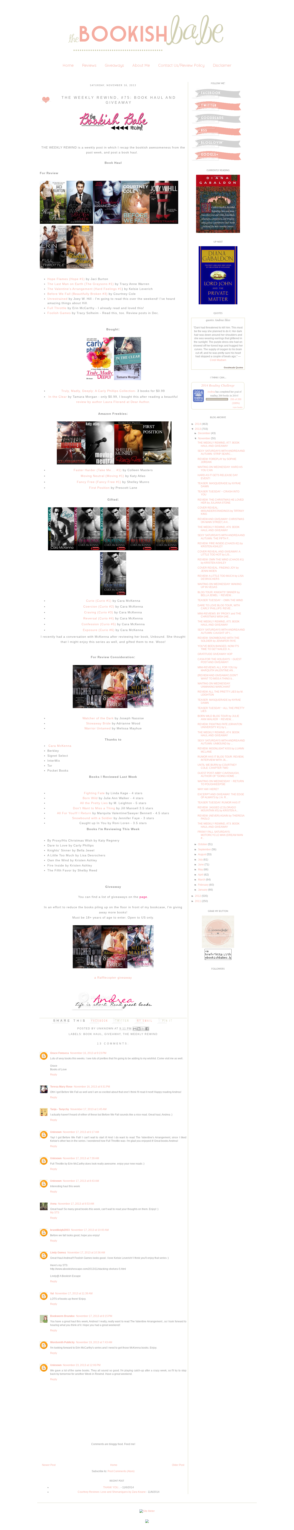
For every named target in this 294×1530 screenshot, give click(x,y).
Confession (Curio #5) (99, 624)
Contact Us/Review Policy (181, 65)
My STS (54, 1212)
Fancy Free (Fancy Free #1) (99, 482)
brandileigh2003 (60, 1229)
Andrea (211, 391)
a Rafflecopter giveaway (113, 977)
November (204, 438)
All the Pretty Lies (94, 803)
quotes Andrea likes (218, 320)
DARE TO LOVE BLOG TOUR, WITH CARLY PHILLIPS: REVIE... (219, 607)
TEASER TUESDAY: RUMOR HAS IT (219, 802)
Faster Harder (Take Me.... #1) (98, 470)
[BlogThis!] (139, 1029)
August (202, 854)
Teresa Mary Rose (61, 1086)
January (202, 889)
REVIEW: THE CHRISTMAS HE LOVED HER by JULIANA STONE (221, 501)
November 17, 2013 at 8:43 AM (81, 1180)
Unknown (106, 1028)
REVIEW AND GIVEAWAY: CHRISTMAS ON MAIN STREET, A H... (221, 521)
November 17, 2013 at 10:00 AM (90, 1229)
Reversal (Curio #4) (98, 618)
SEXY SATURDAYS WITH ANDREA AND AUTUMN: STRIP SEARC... (221, 452)
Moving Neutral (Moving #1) (102, 476)
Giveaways (114, 65)
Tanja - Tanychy (59, 1109)
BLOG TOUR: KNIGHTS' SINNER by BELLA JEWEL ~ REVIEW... (219, 594)
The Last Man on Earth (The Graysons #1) (80, 284)
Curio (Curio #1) (98, 600)
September (204, 849)
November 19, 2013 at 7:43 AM (94, 1342)
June (201, 864)
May (200, 869)
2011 (198, 901)
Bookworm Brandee (62, 1316)
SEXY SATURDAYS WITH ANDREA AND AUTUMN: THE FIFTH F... (221, 537)
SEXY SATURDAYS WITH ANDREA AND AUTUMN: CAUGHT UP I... (221, 631)
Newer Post (49, 1465)
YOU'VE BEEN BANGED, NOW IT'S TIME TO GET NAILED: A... (218, 648)
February (203, 884)
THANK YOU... (111, 1487)
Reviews (89, 65)
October (202, 844)
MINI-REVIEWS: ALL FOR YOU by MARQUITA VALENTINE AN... (217, 669)
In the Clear (58, 396)
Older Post (178, 1465)
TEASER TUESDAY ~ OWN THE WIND (220, 600)
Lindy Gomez (58, 1252)
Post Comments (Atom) (121, 1471)
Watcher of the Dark (98, 718)
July (200, 859)
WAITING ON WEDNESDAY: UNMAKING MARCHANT (214, 685)
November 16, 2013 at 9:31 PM (92, 1086)
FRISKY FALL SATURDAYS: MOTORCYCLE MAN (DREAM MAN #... (220, 835)
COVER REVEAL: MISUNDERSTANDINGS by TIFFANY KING (221, 510)
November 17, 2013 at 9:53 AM (76, 1203)
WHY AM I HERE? (208, 789)
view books (238, 407)
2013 (198, 428)
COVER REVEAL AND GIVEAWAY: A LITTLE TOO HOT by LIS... (219, 553)
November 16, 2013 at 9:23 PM (88, 1053)
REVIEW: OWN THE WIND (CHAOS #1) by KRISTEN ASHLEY (221, 561)
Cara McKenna (59, 745)
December (204, 433)
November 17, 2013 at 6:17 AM (81, 1132)
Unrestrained (57, 298)
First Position (99, 487)
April (200, 874)
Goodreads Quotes (233, 367)
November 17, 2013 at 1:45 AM (88, 1109)
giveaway (112, 1034)
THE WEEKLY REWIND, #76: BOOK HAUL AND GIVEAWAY (219, 529)
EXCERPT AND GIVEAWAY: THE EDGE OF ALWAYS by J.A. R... (221, 796)
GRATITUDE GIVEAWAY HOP (215, 654)
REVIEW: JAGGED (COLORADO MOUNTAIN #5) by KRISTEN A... (218, 809)
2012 (198, 895)
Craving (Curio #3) (98, 612)
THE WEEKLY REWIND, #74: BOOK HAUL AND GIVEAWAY (219, 734)
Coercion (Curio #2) (99, 606)
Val (52, 1293)
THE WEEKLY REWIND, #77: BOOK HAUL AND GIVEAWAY (219, 444)
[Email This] (135, 1029)
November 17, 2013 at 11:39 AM (74, 1293)
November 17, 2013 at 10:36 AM (86, 1252)
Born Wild (90, 798)
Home (68, 65)
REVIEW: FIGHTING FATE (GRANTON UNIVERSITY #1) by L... (220, 726)
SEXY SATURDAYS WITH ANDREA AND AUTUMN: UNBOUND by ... (221, 742)
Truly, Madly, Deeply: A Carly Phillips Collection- (98, 391)
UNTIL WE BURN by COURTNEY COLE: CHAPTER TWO (217, 766)
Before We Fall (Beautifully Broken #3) (77, 293)
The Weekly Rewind (140, 1034)
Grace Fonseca (59, 1053)
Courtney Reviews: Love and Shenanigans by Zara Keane (112, 1491)
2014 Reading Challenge (218, 385)
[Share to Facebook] (147, 1029)
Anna (53, 1203)
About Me (141, 65)
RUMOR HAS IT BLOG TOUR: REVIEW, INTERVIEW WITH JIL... (221, 758)
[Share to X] (143, 1029)
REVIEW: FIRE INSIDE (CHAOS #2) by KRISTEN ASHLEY (220, 545)
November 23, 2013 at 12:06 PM (82, 1365)
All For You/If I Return (74, 813)
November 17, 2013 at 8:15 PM (94, 1316)
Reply (53, 1074)
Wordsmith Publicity (62, 1342)
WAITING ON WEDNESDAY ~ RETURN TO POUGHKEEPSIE (221, 783)
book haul (92, 1034)
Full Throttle (57, 308)
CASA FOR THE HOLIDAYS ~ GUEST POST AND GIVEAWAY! (219, 661)
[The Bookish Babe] (218, 946)
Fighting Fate (94, 793)
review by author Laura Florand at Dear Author (112, 402)
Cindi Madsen (218, 360)
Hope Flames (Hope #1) (66, 279)
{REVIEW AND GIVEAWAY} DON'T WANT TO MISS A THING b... (218, 677)
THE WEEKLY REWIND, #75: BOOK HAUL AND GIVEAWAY (219, 623)
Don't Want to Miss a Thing (94, 808)
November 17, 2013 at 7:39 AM (81, 1158)
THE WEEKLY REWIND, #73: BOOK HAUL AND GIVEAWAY (219, 825)
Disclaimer (222, 65)
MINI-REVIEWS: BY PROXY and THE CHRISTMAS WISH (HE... (219, 615)
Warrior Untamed (97, 728)
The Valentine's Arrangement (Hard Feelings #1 (84, 289)
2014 (198, 423)
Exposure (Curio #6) (99, 630)
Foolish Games (59, 313)
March (201, 879)
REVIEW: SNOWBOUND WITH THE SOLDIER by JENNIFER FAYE (218, 639)
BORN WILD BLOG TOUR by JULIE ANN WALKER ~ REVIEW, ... (218, 718)
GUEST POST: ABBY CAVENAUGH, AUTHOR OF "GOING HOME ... (218, 775)
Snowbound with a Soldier (92, 818)
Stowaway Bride (98, 723)
